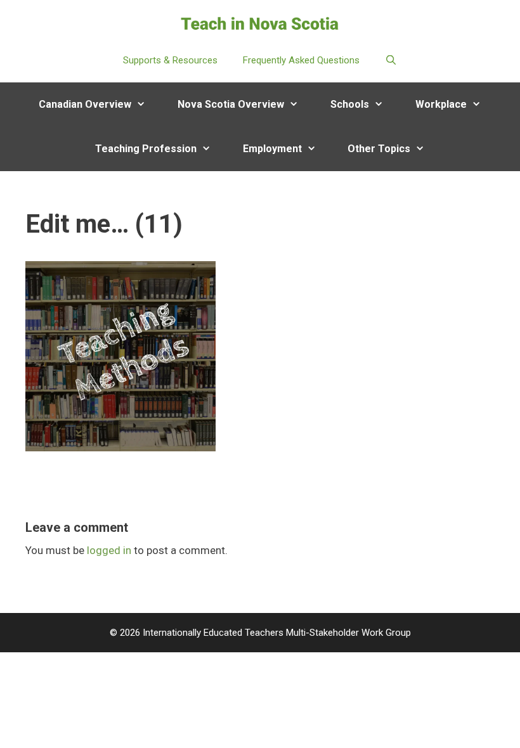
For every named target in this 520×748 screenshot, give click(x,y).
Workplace (441, 104)
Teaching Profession (146, 149)
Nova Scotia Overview (231, 104)
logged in (109, 550)
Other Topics (379, 149)
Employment (272, 149)
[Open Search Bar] (391, 60)
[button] (146, 104)
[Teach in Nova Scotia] (260, 22)
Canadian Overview (85, 104)
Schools (349, 104)
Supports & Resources (170, 60)
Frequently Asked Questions (301, 60)
